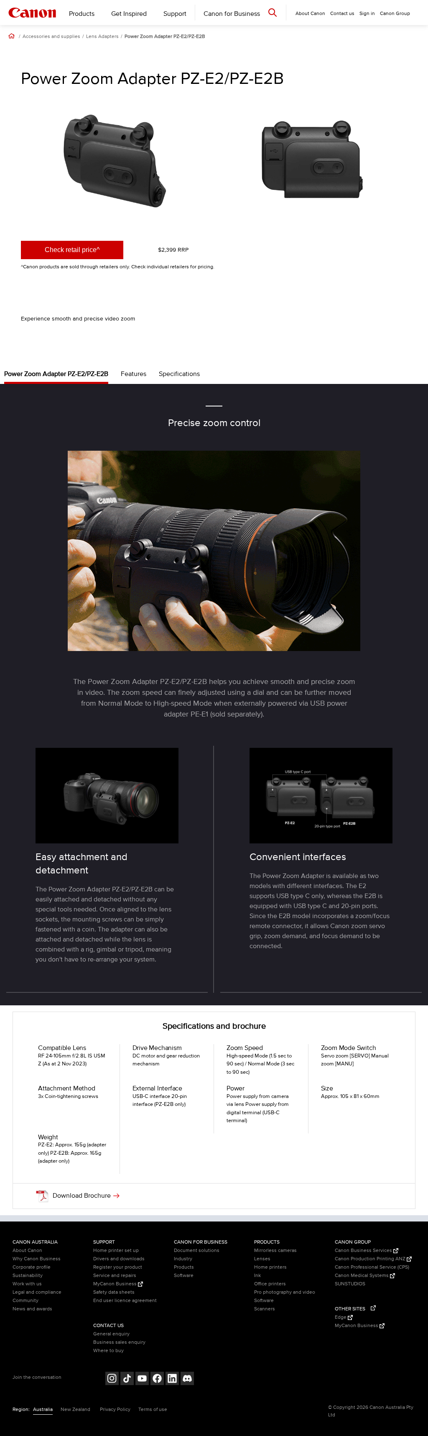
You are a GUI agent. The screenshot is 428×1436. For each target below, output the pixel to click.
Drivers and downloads (119, 1259)
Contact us (342, 13)
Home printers (270, 1267)
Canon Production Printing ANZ (371, 1259)
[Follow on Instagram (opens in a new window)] (112, 1379)
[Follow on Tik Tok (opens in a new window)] (127, 1379)
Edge (341, 1317)
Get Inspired (129, 14)
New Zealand (75, 1409)
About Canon (27, 1250)
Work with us (27, 1284)
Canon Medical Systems (362, 1275)
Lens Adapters (102, 36)
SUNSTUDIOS (350, 1284)
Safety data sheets (114, 1292)
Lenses (262, 1259)
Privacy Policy (115, 1409)
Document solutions (196, 1250)
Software (184, 1275)
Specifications (179, 374)
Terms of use (152, 1409)
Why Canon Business (37, 1259)
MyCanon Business (115, 1284)
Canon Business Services (364, 1250)
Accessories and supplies (51, 36)
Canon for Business (232, 14)
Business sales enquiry (119, 1342)
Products (81, 14)
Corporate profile (32, 1267)
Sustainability (28, 1275)
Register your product (117, 1267)
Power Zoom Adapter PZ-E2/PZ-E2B (165, 36)
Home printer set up (116, 1250)
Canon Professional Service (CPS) (372, 1267)
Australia (43, 1409)
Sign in (367, 13)
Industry (183, 1259)
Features (133, 374)
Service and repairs (114, 1275)
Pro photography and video (284, 1292)
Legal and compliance (37, 1292)
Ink (257, 1275)
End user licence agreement (125, 1300)
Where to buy (108, 1351)
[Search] (272, 12)
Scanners (264, 1309)
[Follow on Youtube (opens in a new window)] (142, 1379)
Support (174, 14)
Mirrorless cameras (275, 1250)
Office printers (270, 1284)
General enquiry (111, 1334)
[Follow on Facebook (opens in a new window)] (157, 1379)
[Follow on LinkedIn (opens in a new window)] (172, 1379)
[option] (115, 162)
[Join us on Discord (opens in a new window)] (187, 1379)
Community (25, 1300)
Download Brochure (82, 1195)
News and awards (32, 1309)
